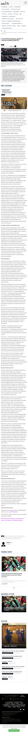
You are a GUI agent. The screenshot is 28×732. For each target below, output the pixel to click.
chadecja (14, 537)
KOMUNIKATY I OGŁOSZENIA (8, 16)
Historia (16, 14)
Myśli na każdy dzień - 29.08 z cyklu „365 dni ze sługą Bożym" (14, 666)
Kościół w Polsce (15, 9)
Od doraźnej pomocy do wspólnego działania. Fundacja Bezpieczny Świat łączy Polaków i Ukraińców (7, 91)
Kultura (10, 14)
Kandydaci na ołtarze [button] (7, 18)
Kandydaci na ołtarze (21, 704)
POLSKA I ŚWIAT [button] (5, 23)
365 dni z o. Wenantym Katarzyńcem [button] (11, 21)
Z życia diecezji (6, 9)
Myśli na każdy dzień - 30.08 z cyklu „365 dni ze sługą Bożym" (14, 651)
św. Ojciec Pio (6, 705)
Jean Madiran (9, 538)
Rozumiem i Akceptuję (14, 730)
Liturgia (10, 6)
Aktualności (17, 536)
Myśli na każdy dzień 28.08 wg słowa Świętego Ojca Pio (12, 671)
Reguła (14, 25)
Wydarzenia (16, 11)
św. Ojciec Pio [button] (19, 18)
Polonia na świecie (16, 706)
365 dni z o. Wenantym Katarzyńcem (18, 705)
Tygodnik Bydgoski (7, 28)
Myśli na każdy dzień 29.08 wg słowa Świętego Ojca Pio (12, 656)
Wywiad (4, 25)
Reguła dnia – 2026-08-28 (7, 677)
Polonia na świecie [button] (17, 23)
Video (18, 25)
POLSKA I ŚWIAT (7, 706)
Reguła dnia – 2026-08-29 (7, 661)
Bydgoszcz (6, 536)
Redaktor (12, 46)
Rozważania (17, 6)
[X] (15, 46)
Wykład (9, 25)
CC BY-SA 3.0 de (13, 512)
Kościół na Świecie (7, 11)
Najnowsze (4, 6)
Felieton (22, 11)
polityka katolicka (8, 537)
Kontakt (23, 25)
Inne (20, 14)
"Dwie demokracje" (16, 538)
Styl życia (4, 14)
